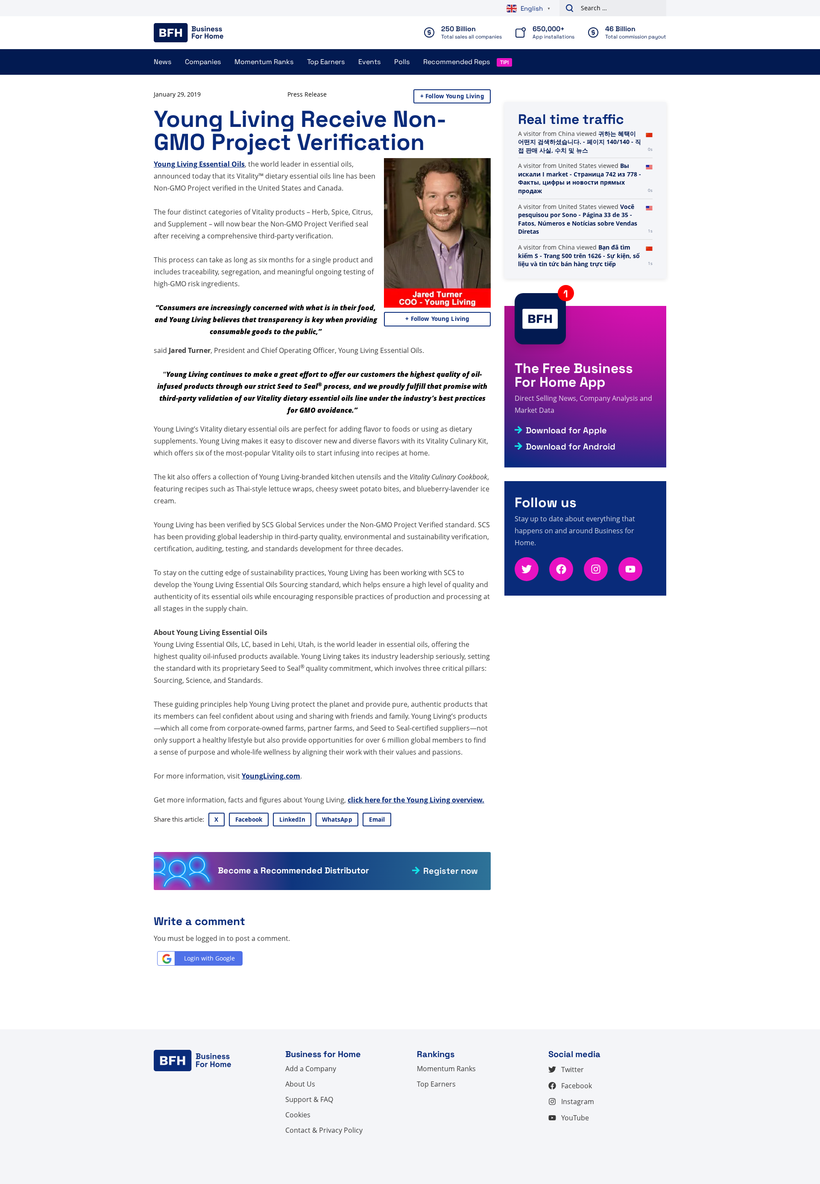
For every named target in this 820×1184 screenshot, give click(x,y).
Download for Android (570, 446)
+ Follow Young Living (452, 96)
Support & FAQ (309, 1099)
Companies (203, 61)
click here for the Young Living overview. (416, 800)
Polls (402, 61)
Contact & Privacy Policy (324, 1130)
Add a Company (310, 1068)
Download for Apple (566, 430)
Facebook (249, 819)
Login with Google (209, 958)
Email (377, 819)
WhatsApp (337, 819)
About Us (300, 1084)
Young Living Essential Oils (199, 164)
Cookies (297, 1114)
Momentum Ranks (263, 61)
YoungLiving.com (271, 776)
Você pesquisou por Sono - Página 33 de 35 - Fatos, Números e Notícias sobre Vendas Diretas (577, 219)
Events (369, 61)
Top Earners (326, 61)
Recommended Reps (456, 61)
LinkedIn (292, 819)
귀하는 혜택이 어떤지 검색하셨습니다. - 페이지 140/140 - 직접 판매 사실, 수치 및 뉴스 (579, 141)
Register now (450, 871)
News (162, 61)
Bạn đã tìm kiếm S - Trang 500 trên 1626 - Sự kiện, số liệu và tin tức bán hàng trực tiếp (579, 255)
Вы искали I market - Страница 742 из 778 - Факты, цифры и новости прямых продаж (579, 178)
